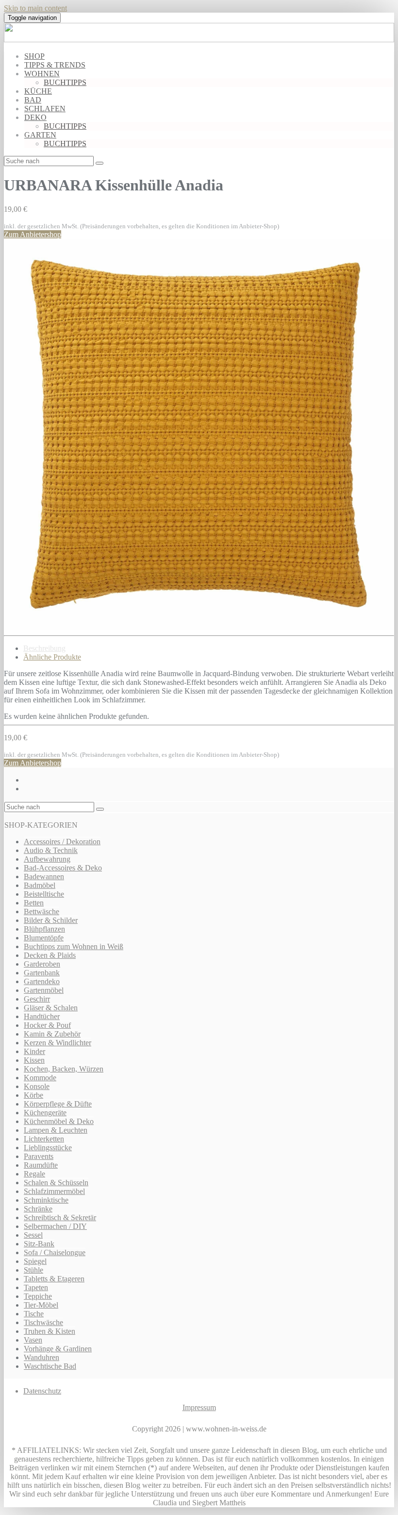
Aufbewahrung (47, 859)
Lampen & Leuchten (55, 1130)
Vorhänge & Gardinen (58, 1349)
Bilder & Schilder (51, 920)
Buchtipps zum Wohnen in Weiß (73, 946)
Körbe (33, 1095)
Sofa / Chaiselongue (54, 1252)
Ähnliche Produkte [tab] (52, 657)
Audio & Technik (51, 850)
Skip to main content (35, 8)
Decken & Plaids (50, 955)
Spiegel (35, 1261)
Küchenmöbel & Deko (59, 1121)
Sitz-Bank (39, 1244)
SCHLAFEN (45, 108)
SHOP (34, 56)
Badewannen (44, 876)
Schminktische (46, 1200)
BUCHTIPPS (65, 82)
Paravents (38, 1156)
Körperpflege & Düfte (58, 1104)
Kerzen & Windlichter (57, 1042)
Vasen (33, 1340)
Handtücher (42, 1016)
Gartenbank (42, 973)
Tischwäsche (43, 1322)
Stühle (33, 1270)
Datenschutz (42, 1391)
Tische (34, 1314)
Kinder (34, 1051)
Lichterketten (44, 1139)
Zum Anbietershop (32, 234)
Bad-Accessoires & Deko (63, 868)
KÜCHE (38, 91)
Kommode (40, 1077)
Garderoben (42, 964)
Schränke (38, 1209)
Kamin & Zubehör (52, 1034)
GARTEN (40, 135)
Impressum (199, 1407)
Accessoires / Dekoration (62, 841)
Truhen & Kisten (49, 1331)
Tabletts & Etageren (54, 1279)
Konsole (37, 1086)
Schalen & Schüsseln (56, 1182)
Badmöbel (39, 885)
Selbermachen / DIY (55, 1226)
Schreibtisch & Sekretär (60, 1217)
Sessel (33, 1235)
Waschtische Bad (50, 1366)
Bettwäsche (41, 911)
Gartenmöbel (44, 990)
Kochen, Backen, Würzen (63, 1069)
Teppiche (38, 1296)
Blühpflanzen (44, 929)
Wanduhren (41, 1357)
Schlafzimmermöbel (54, 1191)
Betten (34, 903)
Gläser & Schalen (51, 1008)
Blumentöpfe (44, 938)
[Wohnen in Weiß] (199, 39)
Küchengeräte (45, 1112)
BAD (32, 100)
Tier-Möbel (41, 1305)
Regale (34, 1174)
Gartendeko (42, 981)
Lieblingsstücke (48, 1147)
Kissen (34, 1060)
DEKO (35, 117)
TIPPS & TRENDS (54, 65)
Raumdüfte (41, 1165)
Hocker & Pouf (47, 1025)
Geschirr (37, 999)
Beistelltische (44, 894)
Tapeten (36, 1287)
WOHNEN (42, 73)
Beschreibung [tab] (44, 648)
